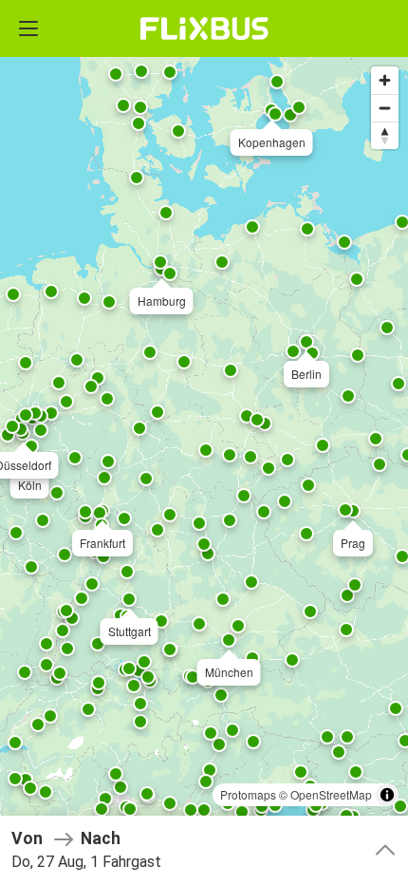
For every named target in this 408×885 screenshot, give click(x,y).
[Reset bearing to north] (385, 135)
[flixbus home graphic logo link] (204, 28)
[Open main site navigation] (28, 28)
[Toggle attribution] (387, 794)
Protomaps (248, 794)
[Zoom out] (385, 108)
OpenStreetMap (331, 794)
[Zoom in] (385, 80)
